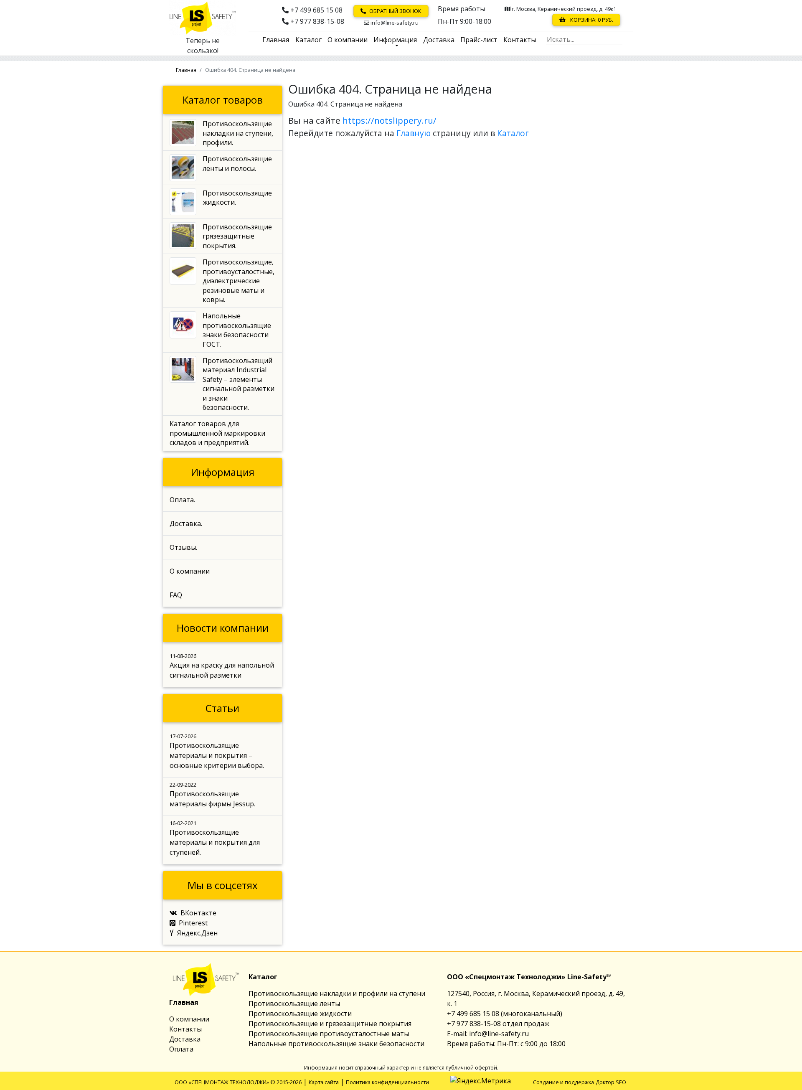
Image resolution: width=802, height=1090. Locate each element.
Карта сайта (324, 1082)
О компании (347, 39)
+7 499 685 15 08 (316, 10)
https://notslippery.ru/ (390, 120)
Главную (413, 133)
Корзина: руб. (591, 19)
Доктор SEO (611, 1082)
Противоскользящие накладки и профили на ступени (337, 993)
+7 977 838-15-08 (316, 21)
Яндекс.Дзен (197, 933)
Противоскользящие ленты (294, 1003)
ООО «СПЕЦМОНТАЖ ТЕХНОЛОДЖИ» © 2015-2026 (238, 1082)
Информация (395, 39)
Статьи (222, 708)
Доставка (438, 39)
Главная (275, 39)
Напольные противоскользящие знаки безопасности (336, 1043)
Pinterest (193, 922)
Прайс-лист (478, 39)
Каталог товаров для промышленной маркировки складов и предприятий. (217, 433)
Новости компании (223, 628)
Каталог (308, 39)
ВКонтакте (198, 912)
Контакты (519, 39)
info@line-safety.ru (394, 22)
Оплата (181, 1049)
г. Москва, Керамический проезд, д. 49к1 (563, 9)
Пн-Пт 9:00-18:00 (464, 20)
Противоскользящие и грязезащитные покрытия (330, 1023)
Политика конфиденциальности (387, 1082)
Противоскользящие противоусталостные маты (329, 1033)
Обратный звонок (395, 11)
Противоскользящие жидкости (300, 1013)
